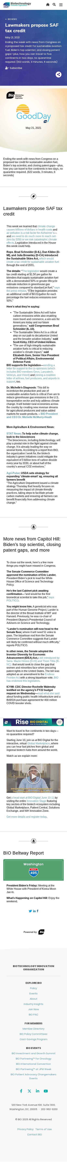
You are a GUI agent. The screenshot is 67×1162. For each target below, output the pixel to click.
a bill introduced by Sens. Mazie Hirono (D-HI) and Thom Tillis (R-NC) (33, 661)
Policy (33, 988)
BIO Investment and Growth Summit (33, 1053)
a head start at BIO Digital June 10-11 (32, 797)
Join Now (33, 1009)
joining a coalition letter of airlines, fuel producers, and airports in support (33, 378)
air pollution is (15, 232)
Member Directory (33, 1028)
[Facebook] (21, 1091)
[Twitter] (29, 1091)
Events (33, 993)
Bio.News (12, 19)
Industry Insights (33, 1004)
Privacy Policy (25, 1129)
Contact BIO (34, 1134)
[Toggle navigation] (61, 4)
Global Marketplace (38, 743)
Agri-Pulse (13, 473)
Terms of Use (43, 1129)
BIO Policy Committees (33, 1034)
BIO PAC (33, 1014)
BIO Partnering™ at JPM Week (33, 1069)
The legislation (30, 271)
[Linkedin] (37, 1091)
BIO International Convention (33, 1064)
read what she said (49, 693)
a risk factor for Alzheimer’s (38, 232)
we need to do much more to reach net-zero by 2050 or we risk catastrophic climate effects (32, 239)
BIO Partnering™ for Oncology (33, 1058)
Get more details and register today (27, 816)
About (33, 998)
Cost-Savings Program (33, 1039)
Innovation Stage (36, 801)
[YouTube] (46, 1091)
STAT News (14, 433)
